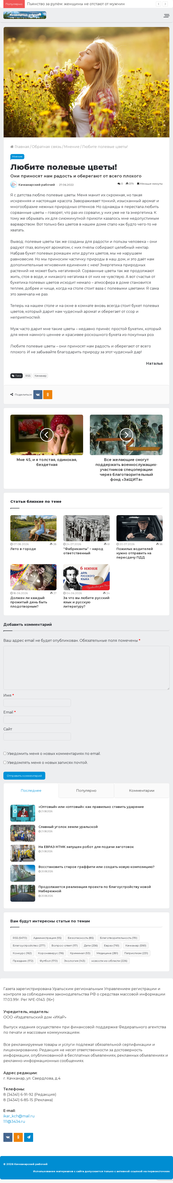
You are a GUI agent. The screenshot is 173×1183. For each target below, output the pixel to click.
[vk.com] (7, 1137)
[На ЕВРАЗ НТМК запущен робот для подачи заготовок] (22, 853)
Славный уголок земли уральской (68, 827)
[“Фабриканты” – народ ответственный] (86, 528)
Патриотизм (136, 953)
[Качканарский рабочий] (24, 15)
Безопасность (81, 937)
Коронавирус (51, 953)
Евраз (111, 945)
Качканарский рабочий (36, 184)
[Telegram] (28, 1137)
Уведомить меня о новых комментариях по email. (54, 753)
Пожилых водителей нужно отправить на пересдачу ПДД (134, 553)
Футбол (49, 960)
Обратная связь (46, 147)
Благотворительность (118, 937)
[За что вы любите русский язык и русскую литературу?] (86, 577)
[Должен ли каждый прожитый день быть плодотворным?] (33, 577)
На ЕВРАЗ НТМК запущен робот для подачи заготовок (86, 847)
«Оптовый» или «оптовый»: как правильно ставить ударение (91, 807)
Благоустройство (29, 945)
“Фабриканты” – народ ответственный (83, 551)
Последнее (31, 790)
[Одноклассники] (47, 394)
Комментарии (141, 790)
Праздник (23, 960)
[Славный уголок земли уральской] (22, 833)
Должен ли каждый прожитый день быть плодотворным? (28, 602)
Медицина (107, 953)
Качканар (40, 375)
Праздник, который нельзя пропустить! (64, 4)
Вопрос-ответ (65, 945)
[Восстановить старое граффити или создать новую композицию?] (22, 873)
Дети (91, 945)
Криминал (80, 953)
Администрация (47, 937)
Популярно (86, 790)
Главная (21, 147)
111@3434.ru (14, 1121)
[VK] (37, 394)
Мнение (72, 147)
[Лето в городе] (33, 528)
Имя (8, 695)
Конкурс (22, 953)
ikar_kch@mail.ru (19, 1116)
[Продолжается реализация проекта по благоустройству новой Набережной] (22, 893)
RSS (27, 375)
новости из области (109, 960)
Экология (74, 960)
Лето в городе (23, 549)
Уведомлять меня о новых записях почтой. (47, 762)
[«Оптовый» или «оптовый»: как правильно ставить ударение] (22, 813)
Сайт (7, 729)
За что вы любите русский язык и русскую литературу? (86, 602)
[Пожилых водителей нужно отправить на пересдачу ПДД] (139, 528)
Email (9, 712)
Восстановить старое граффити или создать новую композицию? (97, 867)
